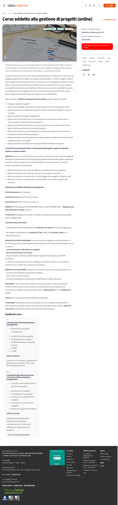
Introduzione (104, 454)
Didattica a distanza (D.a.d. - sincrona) (89, 462)
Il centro (68, 457)
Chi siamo (69, 451)
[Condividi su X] (89, 75)
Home (4, 13)
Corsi (10, 13)
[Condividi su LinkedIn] (94, 75)
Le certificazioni (105, 459)
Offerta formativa (89, 451)
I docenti (69, 465)
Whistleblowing (29, 485)
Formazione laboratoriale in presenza (88, 456)
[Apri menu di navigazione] (4, 5)
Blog (102, 463)
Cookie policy (18, 485)
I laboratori (69, 459)
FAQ (84, 473)
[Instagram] (94, 5)
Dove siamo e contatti (73, 475)
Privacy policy (7, 485)
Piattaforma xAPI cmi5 (90, 470)
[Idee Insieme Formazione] (17, 5)
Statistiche (69, 468)
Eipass (102, 451)
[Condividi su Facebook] (84, 75)
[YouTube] (89, 5)
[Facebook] (85, 5)
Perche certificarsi (105, 457)
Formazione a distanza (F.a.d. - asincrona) (90, 466)
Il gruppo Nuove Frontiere (71, 472)
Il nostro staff (70, 462)
